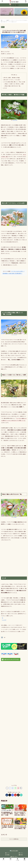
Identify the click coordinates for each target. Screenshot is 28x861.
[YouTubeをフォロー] (15, 795)
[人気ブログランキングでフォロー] (10, 659)
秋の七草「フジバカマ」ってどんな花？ (12, 79)
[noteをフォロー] (21, 795)
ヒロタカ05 (15, 334)
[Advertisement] (14, 183)
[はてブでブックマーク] (12, 788)
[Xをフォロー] (9, 795)
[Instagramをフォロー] (12, 795)
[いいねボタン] (2, 638)
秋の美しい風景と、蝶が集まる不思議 (11, 77)
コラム (21, 852)
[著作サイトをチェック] (7, 795)
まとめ (5, 88)
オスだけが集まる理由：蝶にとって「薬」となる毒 (14, 81)
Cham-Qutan (15, 120)
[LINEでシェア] (15, 788)
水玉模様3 (15, 517)
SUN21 (15, 226)
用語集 (21, 854)
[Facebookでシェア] (10, 788)
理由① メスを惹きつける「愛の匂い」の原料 (14, 83)
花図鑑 (7, 854)
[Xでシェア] (7, 788)
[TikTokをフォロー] (18, 795)
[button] (21, 788)
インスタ (4, 620)
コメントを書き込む (14, 839)
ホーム (7, 852)
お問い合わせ (14, 856)
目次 (12, 74)
